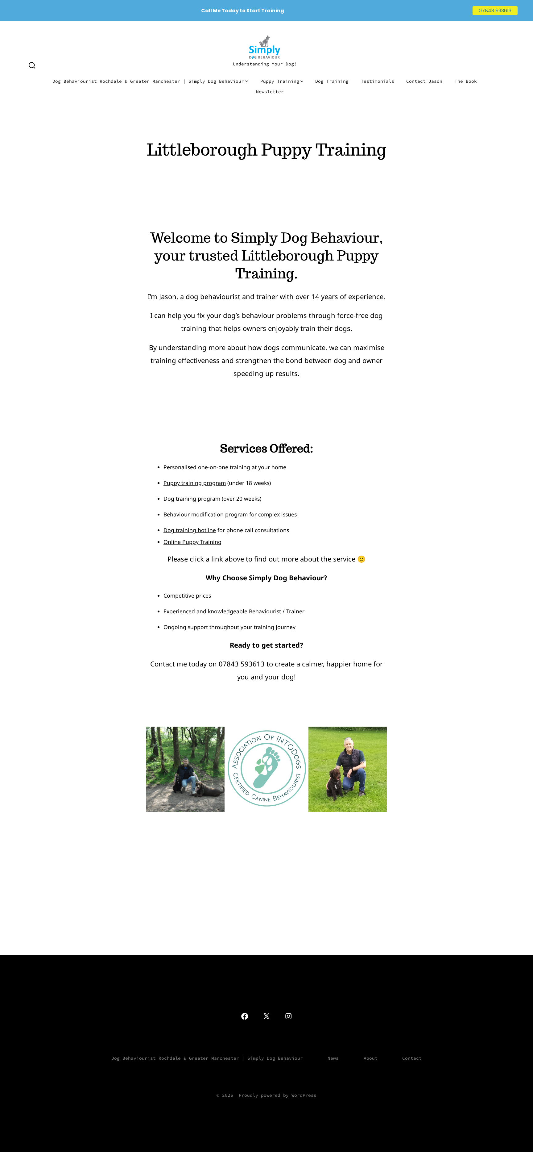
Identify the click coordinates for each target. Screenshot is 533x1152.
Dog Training (332, 81)
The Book (466, 81)
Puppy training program (194, 482)
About (371, 1058)
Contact (412, 1058)
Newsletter (270, 91)
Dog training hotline (189, 530)
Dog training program (191, 498)
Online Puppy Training (192, 541)
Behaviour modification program (205, 514)
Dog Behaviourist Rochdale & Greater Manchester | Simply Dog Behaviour (148, 81)
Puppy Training (279, 81)
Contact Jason (424, 81)
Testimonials (377, 81)
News (333, 1058)
